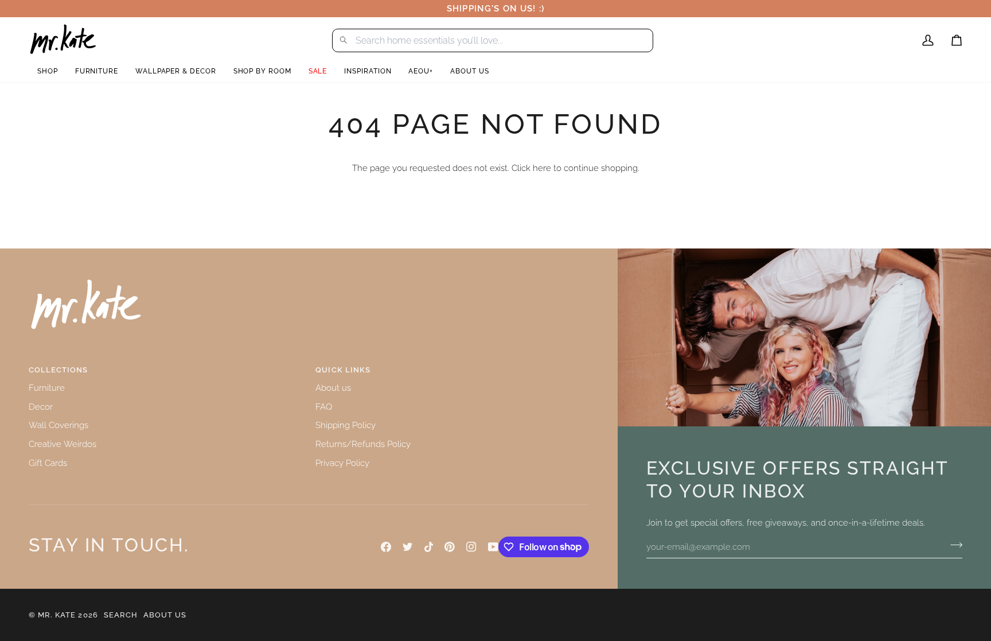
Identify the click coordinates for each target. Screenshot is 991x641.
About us (333, 388)
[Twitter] (408, 547)
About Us (164, 615)
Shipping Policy (345, 425)
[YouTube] (493, 547)
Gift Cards (48, 463)
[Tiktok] (429, 547)
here (542, 168)
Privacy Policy (342, 463)
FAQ (323, 406)
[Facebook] (386, 547)
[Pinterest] (449, 547)
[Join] (952, 545)
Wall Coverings (58, 425)
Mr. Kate (57, 615)
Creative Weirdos (62, 444)
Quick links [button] (342, 370)
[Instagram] (471, 547)
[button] (48, 71)
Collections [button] (58, 370)
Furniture (47, 388)
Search (121, 615)
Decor (41, 406)
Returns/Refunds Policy (363, 444)
